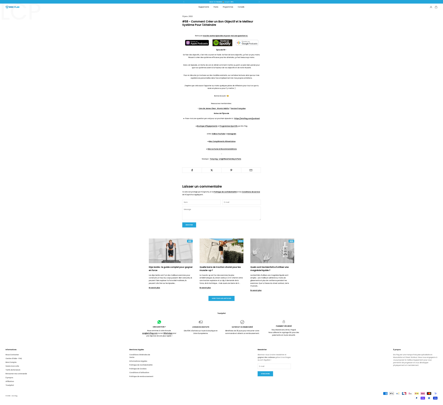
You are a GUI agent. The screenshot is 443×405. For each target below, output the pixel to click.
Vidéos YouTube (218, 134)
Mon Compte (11, 362)
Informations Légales (138, 361)
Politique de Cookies (137, 369)
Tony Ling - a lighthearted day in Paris (225, 159)
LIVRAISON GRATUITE (200, 327)
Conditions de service (251, 192)
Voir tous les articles (221, 298)
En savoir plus (154, 288)
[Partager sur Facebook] (192, 170)
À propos (9, 377)
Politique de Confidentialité (140, 365)
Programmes (228, 7)
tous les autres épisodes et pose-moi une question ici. (225, 36)
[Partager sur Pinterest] (231, 170)
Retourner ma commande (16, 374)
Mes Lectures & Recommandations (222, 149)
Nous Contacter (12, 354)
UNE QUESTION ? (159, 327)
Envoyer (189, 225)
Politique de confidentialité (225, 192)
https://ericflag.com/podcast (247, 118)
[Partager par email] (251, 170)
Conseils (241, 7)
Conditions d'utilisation (139, 372)
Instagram (231, 134)
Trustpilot (221, 313)
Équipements (204, 7)
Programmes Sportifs (229, 126)
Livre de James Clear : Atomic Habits (214, 108)
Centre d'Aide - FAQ (14, 358)
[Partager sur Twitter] (211, 170)
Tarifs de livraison (13, 370)
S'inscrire (265, 374)
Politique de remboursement (141, 376)
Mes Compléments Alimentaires (222, 141)
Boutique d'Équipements (207, 126)
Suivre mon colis (12, 366)
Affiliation (10, 381)
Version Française (238, 108)
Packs (216, 7)
